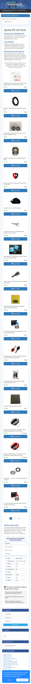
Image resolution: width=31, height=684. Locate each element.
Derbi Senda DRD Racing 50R (10, 661)
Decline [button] (9, 680)
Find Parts (16, 625)
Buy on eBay (16, 90)
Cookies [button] (19, 676)
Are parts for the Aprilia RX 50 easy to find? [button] (14, 597)
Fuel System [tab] (9, 550)
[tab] (15, 593)
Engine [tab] (8, 543)
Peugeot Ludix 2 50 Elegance (10, 658)
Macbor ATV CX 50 (7, 655)
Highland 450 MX (7, 654)
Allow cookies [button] (22, 680)
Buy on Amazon (16, 436)
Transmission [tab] (9, 547)
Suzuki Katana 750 (7, 660)
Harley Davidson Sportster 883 (10, 663)
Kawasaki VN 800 (7, 666)
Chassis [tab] (8, 553)
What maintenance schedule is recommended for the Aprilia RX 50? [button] (14, 601)
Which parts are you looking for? (9, 19)
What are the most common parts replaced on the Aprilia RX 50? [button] (13, 592)
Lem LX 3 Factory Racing (9, 667)
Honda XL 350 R (7, 669)
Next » (19, 518)
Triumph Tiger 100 (7, 657)
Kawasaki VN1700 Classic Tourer (10, 664)
